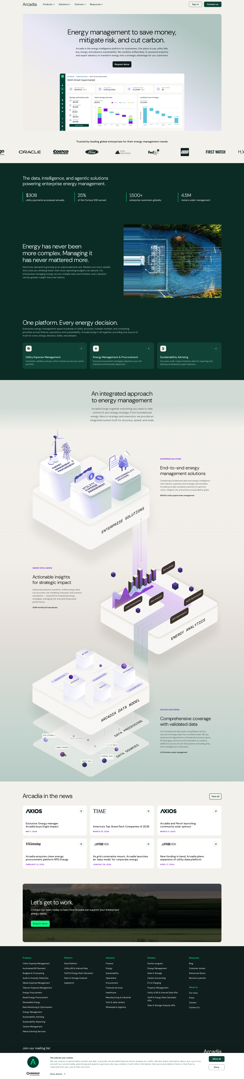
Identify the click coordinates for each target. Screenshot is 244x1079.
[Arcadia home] (212, 1051)
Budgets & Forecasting (33, 973)
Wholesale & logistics (116, 1007)
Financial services (114, 987)
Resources (95, 4)
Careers (192, 1002)
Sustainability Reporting (34, 1021)
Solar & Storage (154, 973)
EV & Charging (154, 983)
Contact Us (194, 1007)
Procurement (112, 983)
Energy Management (32, 1012)
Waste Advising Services (34, 1031)
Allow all (216, 1059)
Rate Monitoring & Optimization (37, 1007)
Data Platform (70, 963)
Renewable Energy (31, 1002)
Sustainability (112, 973)
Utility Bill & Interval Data (76, 968)
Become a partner (197, 978)
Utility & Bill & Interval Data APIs (162, 992)
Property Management (157, 987)
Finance (109, 963)
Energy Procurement (32, 992)
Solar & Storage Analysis (75, 978)
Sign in (195, 4)
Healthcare (111, 992)
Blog (191, 963)
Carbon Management (32, 1026)
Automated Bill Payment (34, 968)
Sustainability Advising (33, 1017)
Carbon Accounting (156, 978)
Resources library (197, 973)
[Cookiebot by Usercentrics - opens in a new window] (33, 1074)
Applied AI (69, 983)
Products (47, 4)
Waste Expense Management (36, 983)
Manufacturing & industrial (118, 997)
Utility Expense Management (36, 963)
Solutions (64, 4)
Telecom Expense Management (37, 987)
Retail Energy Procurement (35, 997)
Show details (56, 1074)
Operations (111, 978)
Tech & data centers (115, 1002)
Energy (109, 968)
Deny (216, 1067)
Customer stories (197, 968)
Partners (79, 4)
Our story (193, 993)
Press (191, 997)
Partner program (155, 963)
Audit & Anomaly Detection (35, 978)
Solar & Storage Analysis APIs (161, 1005)
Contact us (212, 4)
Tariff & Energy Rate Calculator (78, 973)
